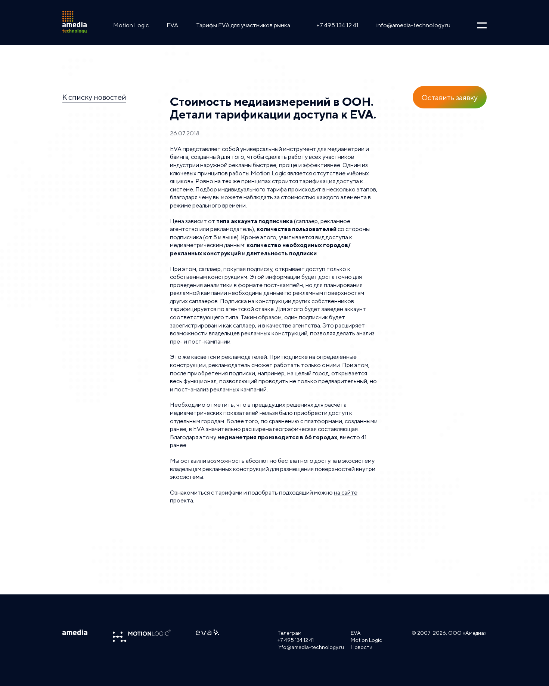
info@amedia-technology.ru (413, 25)
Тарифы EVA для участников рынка (243, 25)
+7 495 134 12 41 (337, 25)
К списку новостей (94, 97)
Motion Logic (131, 25)
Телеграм (289, 633)
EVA (172, 25)
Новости (361, 647)
